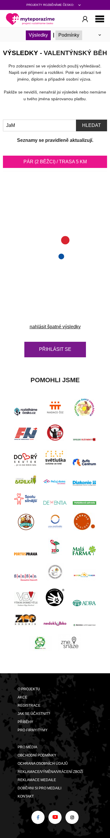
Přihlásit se (55, 349)
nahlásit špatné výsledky (55, 326)
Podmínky (68, 35)
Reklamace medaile (37, 780)
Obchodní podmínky (37, 755)
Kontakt (26, 796)
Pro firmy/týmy (33, 730)
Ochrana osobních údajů (43, 763)
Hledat (91, 125)
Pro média (27, 747)
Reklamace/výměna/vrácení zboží (50, 772)
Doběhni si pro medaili (39, 788)
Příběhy (25, 722)
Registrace (29, 705)
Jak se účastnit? (34, 714)
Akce (22, 697)
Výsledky (38, 35)
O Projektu (29, 689)
